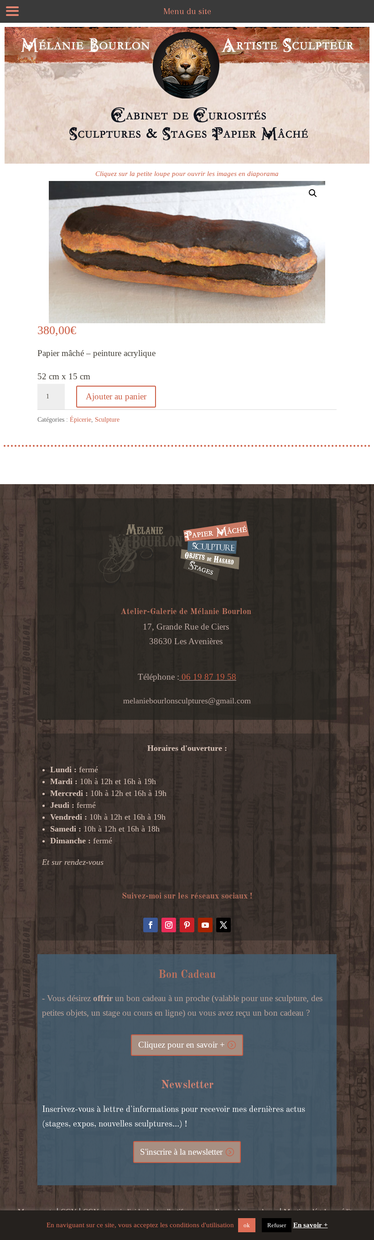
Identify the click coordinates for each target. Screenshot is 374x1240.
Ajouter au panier (116, 396)
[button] (313, 193)
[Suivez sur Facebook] (150, 925)
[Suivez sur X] (223, 925)
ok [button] (247, 1225)
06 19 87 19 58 (207, 677)
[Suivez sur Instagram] (168, 925)
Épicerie (80, 419)
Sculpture (107, 419)
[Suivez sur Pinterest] (187, 925)
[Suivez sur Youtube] (205, 925)
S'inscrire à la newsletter (181, 1152)
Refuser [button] (276, 1225)
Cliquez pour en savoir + (181, 1044)
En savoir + (310, 1225)
